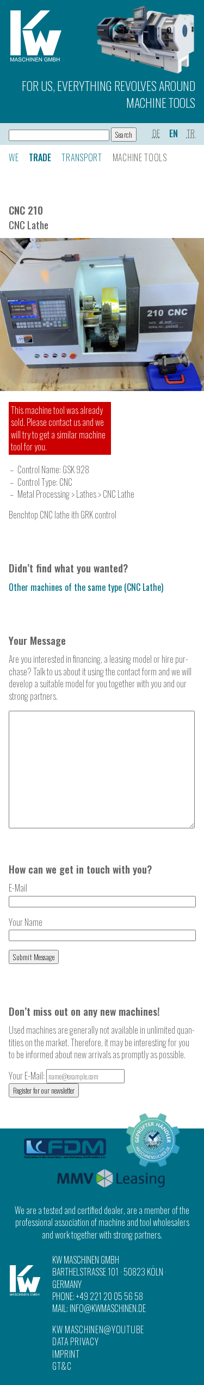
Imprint (66, 1353)
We (13, 157)
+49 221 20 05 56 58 (109, 1296)
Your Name (25, 922)
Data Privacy (75, 1341)
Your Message (37, 640)
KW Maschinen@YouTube (98, 1329)
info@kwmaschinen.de (108, 1308)
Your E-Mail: (27, 1075)
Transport (81, 157)
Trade (40, 157)
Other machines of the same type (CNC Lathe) (86, 587)
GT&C (62, 1365)
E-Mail (18, 887)
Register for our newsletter (44, 1090)
